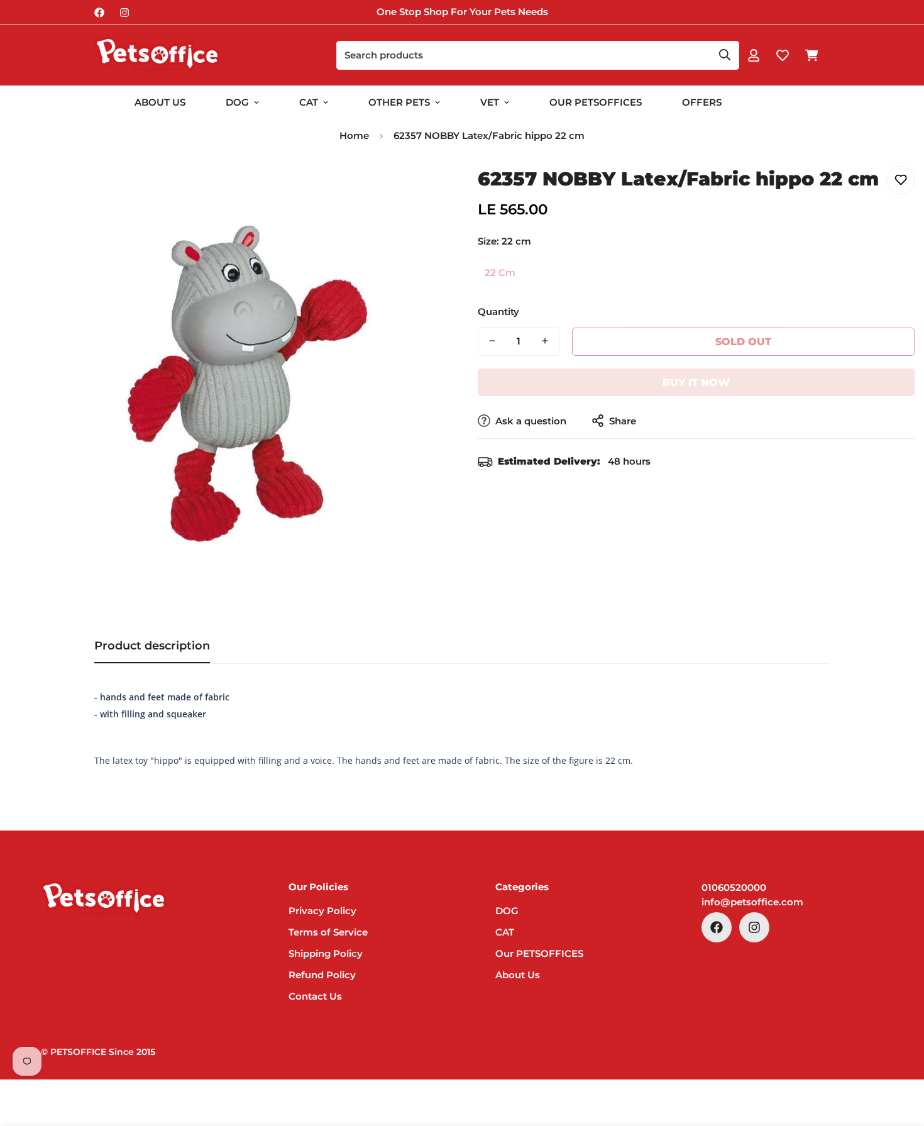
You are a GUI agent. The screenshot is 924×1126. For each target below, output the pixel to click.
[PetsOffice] (157, 55)
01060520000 (733, 887)
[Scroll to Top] (899, 1057)
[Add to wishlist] (900, 180)
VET (489, 102)
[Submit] (724, 54)
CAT (308, 102)
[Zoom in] (419, 189)
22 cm (500, 273)
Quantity (498, 311)
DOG (237, 102)
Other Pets (399, 102)
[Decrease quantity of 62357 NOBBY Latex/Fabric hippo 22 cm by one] (492, 341)
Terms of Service (328, 932)
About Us (160, 102)
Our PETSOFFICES (539, 953)
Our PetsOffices (595, 102)
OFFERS (702, 102)
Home (354, 135)
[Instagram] (124, 13)
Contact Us (315, 996)
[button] (811, 55)
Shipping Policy (326, 953)
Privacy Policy (322, 911)
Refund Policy (322, 975)
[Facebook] (99, 13)
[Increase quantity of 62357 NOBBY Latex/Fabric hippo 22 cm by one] (545, 341)
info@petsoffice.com (752, 902)
